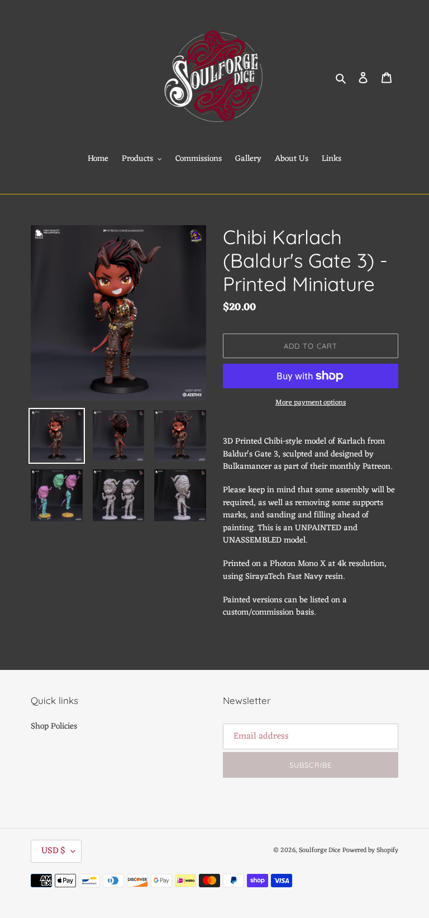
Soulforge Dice (319, 850)
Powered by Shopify (370, 850)
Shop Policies (54, 726)
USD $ (53, 851)
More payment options (310, 402)
